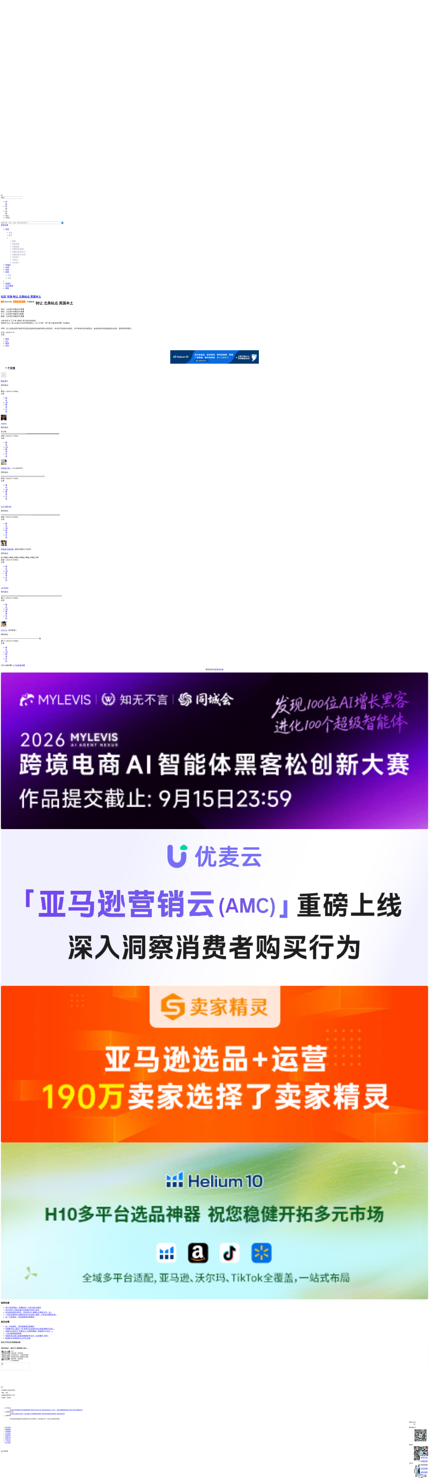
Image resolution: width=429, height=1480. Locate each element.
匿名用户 (4, 381)
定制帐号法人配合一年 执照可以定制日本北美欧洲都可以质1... (30, 1329)
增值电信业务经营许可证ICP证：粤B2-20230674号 (70, 1450)
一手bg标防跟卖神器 (13, 1333)
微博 (7, 343)
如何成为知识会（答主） (49, 1410)
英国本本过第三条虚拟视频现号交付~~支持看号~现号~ (27, 1336)
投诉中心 (8, 1439)
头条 (7, 269)
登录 (2, 225)
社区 (3, 296)
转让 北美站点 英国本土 (27, 296)
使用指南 (8, 1431)
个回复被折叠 (19, 665)
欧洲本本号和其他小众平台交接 (17, 1338)
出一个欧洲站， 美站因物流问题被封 (19, 1317)
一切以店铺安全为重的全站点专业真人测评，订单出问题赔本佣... (31, 1315)
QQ (6, 341)
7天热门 (15, 260)
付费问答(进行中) (19, 252)
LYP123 (4, 630)
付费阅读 (15, 246)
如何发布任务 (61, 1414)
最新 (14, 241)
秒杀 (9, 275)
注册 (6, 225)
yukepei (3, 423)
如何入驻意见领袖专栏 (76, 1410)
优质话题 (15, 244)
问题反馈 (424, 1461)
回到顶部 (424, 1472)
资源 (7, 272)
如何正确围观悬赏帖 (63, 1410)
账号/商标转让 (19, 302)
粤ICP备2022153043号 (33, 1450)
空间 (7, 346)
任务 (9, 278)
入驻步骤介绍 (28, 1414)
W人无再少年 (6, 507)
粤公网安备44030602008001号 (17, 1450)
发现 (7, 229)
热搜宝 (8, 283)
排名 (10, 232)
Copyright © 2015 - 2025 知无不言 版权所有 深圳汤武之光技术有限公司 (21, 1446)
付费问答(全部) (18, 249)
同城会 (8, 265)
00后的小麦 (5, 468)
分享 (2, 394)
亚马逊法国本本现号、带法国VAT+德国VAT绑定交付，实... (28, 1312)
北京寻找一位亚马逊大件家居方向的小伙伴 (22, 1310)
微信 (7, 339)
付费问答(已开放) (19, 254)
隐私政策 (8, 1429)
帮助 (7, 288)
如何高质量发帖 (25, 1410)
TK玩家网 (9, 286)
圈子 (10, 235)
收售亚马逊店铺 (7, 549)
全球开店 (424, 1457)
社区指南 (424, 1468)
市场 (7, 281)
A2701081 (4, 588)
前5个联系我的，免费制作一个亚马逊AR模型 (23, 1308)
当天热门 (15, 257)
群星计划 (8, 1437)
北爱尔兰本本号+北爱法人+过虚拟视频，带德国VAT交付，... (29, 1331)
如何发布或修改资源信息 (49, 1414)
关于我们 (8, 1433)
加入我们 (8, 1442)
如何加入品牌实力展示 (16, 1414)
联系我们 (8, 1435)
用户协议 (8, 1427)
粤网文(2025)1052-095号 (48, 1450)
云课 (7, 267)
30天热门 (15, 262)
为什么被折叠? (6, 665)
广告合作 (8, 1440)
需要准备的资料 (36, 1414)
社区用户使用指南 (15, 1410)
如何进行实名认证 (36, 1410)
